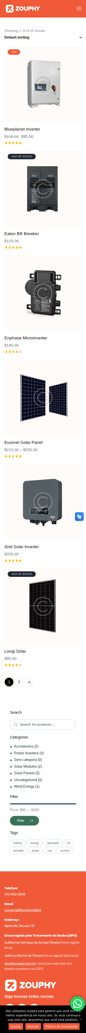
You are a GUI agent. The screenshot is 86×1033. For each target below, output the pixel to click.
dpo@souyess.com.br (20, 964)
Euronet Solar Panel (23, 442)
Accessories (23, 746)
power (35, 850)
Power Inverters (26, 753)
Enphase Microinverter (25, 338)
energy (34, 843)
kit (68, 843)
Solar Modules (25, 766)
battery (17, 843)
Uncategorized (25, 780)
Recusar (33, 1026)
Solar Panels (24, 773)
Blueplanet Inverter (22, 129)
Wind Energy (24, 786)
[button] (31, 84)
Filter (20, 820)
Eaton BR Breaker (21, 233)
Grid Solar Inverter (21, 546)
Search (14, 724)
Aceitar (16, 1026)
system (65, 850)
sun (49, 850)
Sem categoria (25, 760)
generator (53, 843)
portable (18, 850)
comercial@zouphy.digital (22, 910)
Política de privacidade (61, 1026)
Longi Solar (15, 651)
